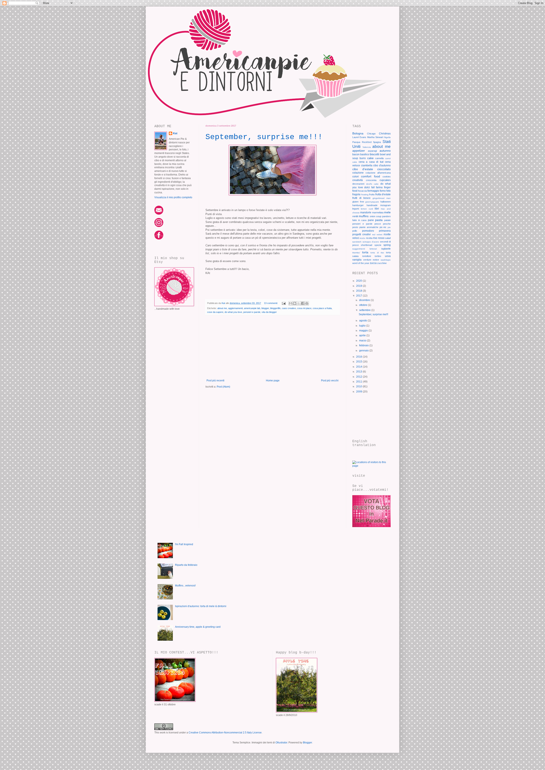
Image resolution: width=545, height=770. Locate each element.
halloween (385, 201)
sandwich (356, 242)
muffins (364, 216)
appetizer (358, 150)
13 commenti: (271, 303)
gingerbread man (382, 198)
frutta (371, 194)
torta (365, 252)
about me (222, 308)
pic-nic (383, 227)
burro (363, 158)
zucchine (382, 263)
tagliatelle (386, 248)
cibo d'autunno (382, 165)
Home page (273, 380)
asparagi (372, 151)
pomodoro (368, 230)
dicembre (365, 300)
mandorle (365, 212)
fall (373, 187)
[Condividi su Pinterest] (307, 303)
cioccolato (384, 169)
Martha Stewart (375, 137)
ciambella (366, 165)
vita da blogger (269, 312)
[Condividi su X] (299, 303)
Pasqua (356, 142)
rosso (381, 238)
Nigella (387, 137)
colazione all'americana (378, 172)
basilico (364, 154)
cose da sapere (215, 312)
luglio (362, 325)
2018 (359, 290)
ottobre (363, 305)
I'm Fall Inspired (184, 544)
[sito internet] (371, 526)
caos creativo (289, 308)
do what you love (233, 312)
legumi (355, 208)
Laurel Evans (359, 137)
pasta (379, 220)
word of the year (360, 263)
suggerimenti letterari (364, 249)
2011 (359, 381)
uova (388, 256)
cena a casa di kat (371, 161)
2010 (359, 386)
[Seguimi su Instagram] (158, 226)
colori (355, 176)
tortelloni (366, 256)
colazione (358, 172)
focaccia (362, 191)
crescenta (371, 180)
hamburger (358, 205)
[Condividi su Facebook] (303, 303)
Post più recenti (215, 380)
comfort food (370, 176)
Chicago (371, 133)
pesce (377, 223)
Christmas (385, 133)
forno (383, 190)
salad (388, 238)
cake (370, 158)
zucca (373, 263)
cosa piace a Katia (322, 308)
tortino (378, 256)
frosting (365, 194)
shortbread (366, 245)
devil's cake (372, 184)
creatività (357, 180)
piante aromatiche (368, 227)
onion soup (375, 216)
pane (371, 220)
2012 (359, 376)
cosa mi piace (304, 308)
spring (387, 245)
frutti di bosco (361, 198)
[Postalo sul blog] (295, 303)
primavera (385, 230)
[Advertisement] (272, 347)
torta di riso (377, 252)
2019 (359, 285)
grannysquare (372, 202)
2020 (359, 280)
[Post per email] (283, 303)
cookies (387, 176)
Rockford (366, 142)
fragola (356, 194)
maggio (364, 330)
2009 (359, 391)
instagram (385, 205)
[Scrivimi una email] (158, 213)
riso (375, 238)
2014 (359, 366)
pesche (387, 223)
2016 (359, 356)
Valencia (367, 147)
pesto (355, 227)
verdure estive (371, 259)
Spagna (377, 142)
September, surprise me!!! (264, 137)
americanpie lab (252, 308)
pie (389, 227)
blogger (265, 308)
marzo (363, 340)
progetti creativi (361, 234)
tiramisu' (356, 252)
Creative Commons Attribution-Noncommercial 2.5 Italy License (225, 732)
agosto (363, 320)
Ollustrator (281, 742)
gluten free (358, 201)
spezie (377, 245)
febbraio (364, 345)
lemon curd (367, 209)
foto (388, 190)
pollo (354, 231)
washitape (386, 260)
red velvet (377, 234)
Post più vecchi (329, 380)
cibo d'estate (362, 169)
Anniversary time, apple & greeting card (198, 626)
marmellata (377, 212)
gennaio (364, 350)
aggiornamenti (235, 308)
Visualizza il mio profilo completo (173, 197)
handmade (372, 205)
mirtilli (355, 216)
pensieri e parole (251, 312)
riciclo (362, 238)
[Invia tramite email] (290, 303)
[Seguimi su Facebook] (158, 238)
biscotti (374, 154)
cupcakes (385, 180)
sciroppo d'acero (371, 242)
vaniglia (356, 259)
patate (387, 220)
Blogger (307, 742)
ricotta (369, 238)
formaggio (373, 190)
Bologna (357, 133)
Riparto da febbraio (186, 564)
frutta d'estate (383, 194)
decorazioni (358, 184)
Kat (175, 133)
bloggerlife (275, 308)
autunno (385, 150)
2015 (359, 361)
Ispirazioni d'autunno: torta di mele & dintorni (200, 606)
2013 (359, 371)
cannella (379, 158)
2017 (359, 295)
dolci (367, 187)
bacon (356, 154)
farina (379, 187)
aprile (362, 335)
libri (377, 208)
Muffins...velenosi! (185, 585)
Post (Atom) (223, 386)
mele (387, 212)
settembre (365, 310)
